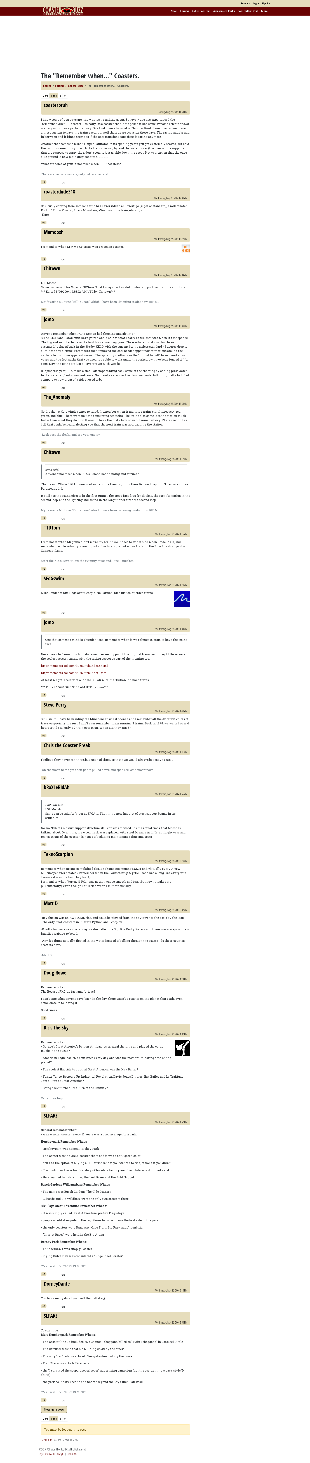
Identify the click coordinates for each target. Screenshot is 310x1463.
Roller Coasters (201, 11)
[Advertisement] (155, 43)
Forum (244, 3)
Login (256, 3)
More (264, 11)
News (174, 11)
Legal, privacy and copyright (51, 1454)
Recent (47, 86)
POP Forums (46, 1440)
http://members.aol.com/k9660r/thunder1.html (74, 673)
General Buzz (75, 86)
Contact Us (71, 1454)
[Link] (63, 182)
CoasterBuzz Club (248, 11)
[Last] (65, 95)
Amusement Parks (224, 11)
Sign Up (266, 3)
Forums (184, 11)
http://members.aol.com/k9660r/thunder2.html (74, 666)
